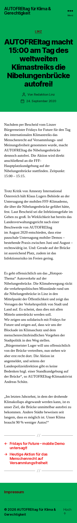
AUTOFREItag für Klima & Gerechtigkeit (27, 11)
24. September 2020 (41, 101)
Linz (38, 31)
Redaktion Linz (44, 94)
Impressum (14, 492)
